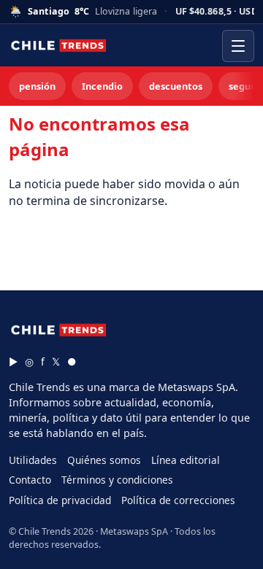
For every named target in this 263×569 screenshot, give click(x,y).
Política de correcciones (178, 500)
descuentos (175, 86)
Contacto (30, 480)
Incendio (102, 86)
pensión (37, 86)
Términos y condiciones (117, 480)
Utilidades (33, 460)
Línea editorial (185, 460)
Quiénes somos (104, 460)
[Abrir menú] (238, 46)
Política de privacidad (60, 500)
